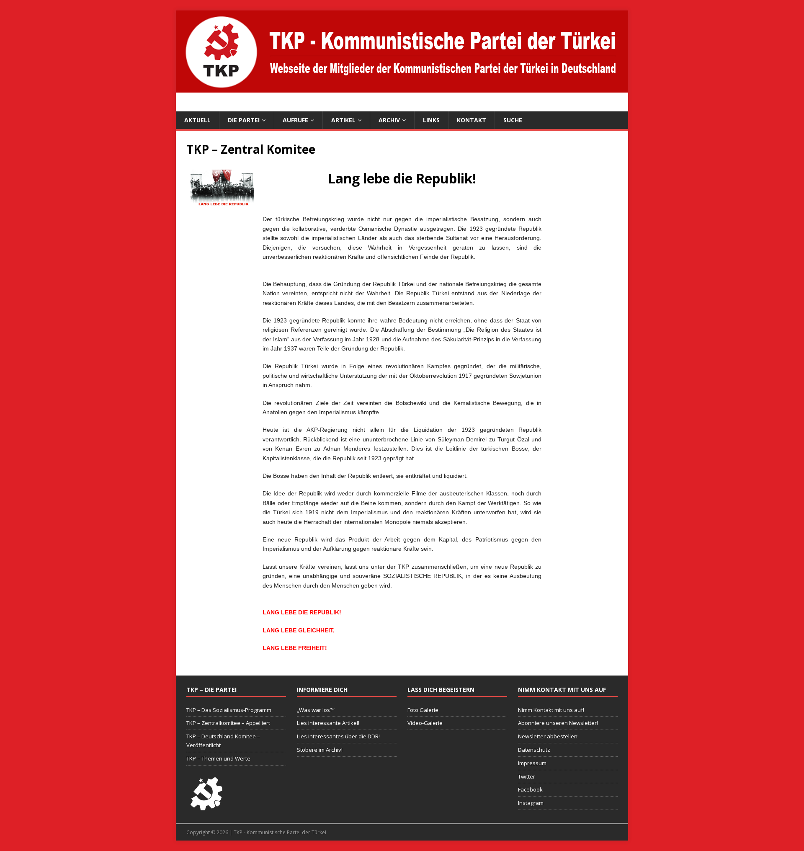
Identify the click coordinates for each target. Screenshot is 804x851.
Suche (512, 120)
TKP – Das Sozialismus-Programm (228, 710)
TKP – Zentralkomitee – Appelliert (228, 723)
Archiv (389, 120)
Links (431, 120)
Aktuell (197, 120)
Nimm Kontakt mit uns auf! (551, 710)
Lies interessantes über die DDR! (338, 736)
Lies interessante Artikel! (328, 723)
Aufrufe (295, 120)
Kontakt (471, 120)
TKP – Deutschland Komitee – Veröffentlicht (223, 740)
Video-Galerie (425, 723)
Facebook (530, 789)
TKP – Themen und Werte (218, 758)
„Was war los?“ (316, 710)
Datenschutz (534, 749)
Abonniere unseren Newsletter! (558, 723)
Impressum (532, 763)
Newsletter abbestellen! (548, 736)
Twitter (526, 776)
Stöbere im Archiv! (320, 749)
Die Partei (244, 120)
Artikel (343, 120)
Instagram (531, 803)
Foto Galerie (422, 710)
